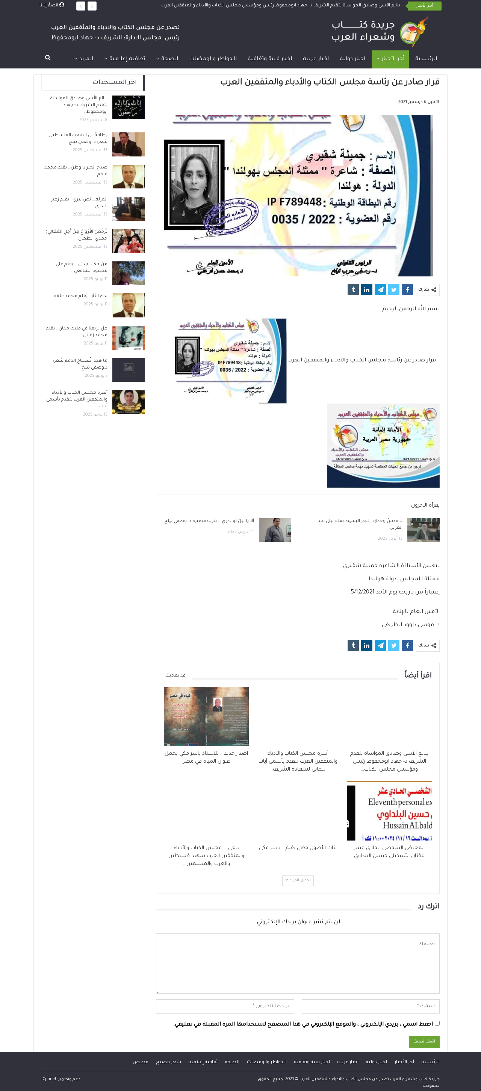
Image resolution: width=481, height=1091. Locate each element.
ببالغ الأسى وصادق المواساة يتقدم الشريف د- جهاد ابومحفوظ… (78, 105)
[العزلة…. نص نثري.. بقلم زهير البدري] (128, 209)
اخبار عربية (316, 59)
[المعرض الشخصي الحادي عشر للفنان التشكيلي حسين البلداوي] (389, 811)
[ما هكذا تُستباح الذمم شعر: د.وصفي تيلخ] (128, 370)
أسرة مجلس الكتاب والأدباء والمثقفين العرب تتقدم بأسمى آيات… (76, 400)
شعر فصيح (168, 1062)
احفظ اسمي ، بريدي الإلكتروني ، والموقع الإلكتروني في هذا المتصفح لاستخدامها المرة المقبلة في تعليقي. (303, 1025)
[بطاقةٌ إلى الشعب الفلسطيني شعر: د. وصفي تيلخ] (128, 144)
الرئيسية (426, 59)
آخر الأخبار (392, 59)
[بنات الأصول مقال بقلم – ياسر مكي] (298, 811)
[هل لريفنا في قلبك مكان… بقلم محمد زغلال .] (128, 338)
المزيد (86, 59)
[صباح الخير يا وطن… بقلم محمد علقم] (128, 177)
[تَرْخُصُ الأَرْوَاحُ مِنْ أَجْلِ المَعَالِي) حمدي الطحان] (128, 241)
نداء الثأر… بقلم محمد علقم (80, 296)
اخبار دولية (352, 59)
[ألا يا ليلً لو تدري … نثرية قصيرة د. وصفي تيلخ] (275, 530)
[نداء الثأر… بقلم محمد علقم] (128, 305)
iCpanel (48, 1079)
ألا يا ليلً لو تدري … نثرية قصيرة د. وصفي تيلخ (209, 521)
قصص (140, 1062)
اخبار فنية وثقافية (270, 59)
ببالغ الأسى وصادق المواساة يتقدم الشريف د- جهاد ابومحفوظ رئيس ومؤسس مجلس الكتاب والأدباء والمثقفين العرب (280, 5)
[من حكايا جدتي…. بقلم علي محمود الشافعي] (128, 273)
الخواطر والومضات (213, 59)
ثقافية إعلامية (127, 59)
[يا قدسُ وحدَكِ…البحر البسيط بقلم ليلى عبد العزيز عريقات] (423, 530)
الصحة (169, 59)
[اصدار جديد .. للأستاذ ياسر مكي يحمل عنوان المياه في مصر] (206, 716)
